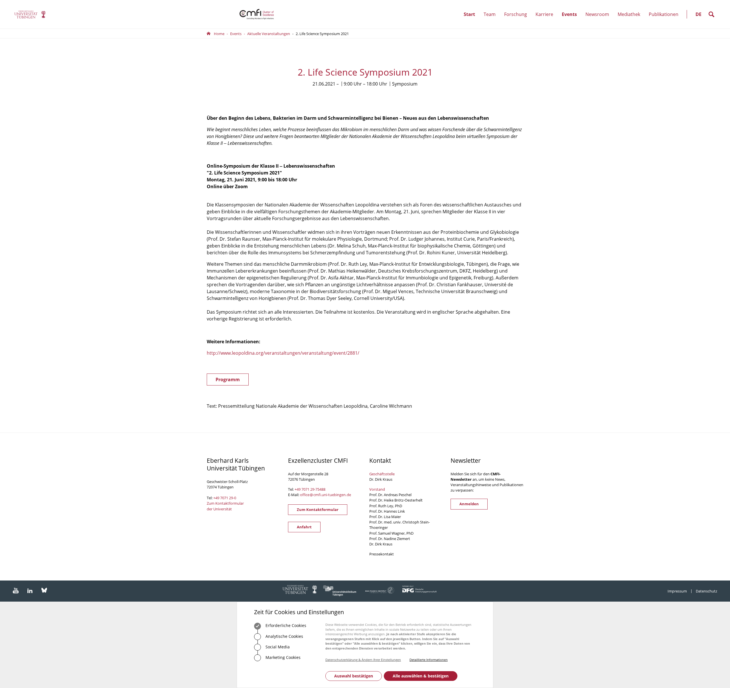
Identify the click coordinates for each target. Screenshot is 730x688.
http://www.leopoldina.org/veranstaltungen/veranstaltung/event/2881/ (283, 353)
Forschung (517, 20)
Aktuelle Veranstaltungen (268, 33)
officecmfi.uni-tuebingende (325, 494)
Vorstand (377, 489)
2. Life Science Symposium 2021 (322, 33)
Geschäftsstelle (382, 473)
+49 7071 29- (305, 489)
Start (469, 14)
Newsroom (599, 20)
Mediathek (629, 14)
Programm (228, 379)
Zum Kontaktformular (317, 509)
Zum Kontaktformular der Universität (225, 506)
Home (219, 33)
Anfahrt (304, 526)
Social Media (277, 647)
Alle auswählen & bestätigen (421, 676)
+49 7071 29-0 (224, 497)
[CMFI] (30, 14)
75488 (320, 489)
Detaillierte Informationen (428, 659)
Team (492, 20)
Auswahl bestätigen (353, 676)
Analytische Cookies (283, 636)
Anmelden (469, 503)
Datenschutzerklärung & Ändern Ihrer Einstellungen (363, 659)
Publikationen (663, 14)
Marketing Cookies (282, 657)
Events (571, 20)
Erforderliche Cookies (285, 625)
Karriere (546, 20)
